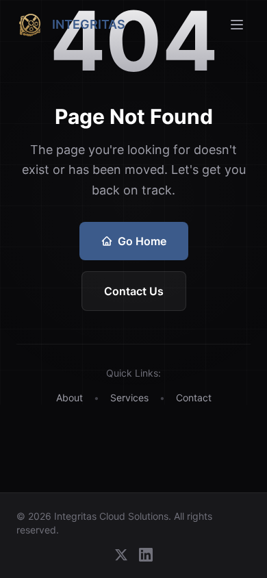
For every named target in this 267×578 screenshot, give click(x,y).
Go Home (142, 241)
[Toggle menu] (237, 24)
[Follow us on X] (121, 555)
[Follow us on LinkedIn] (146, 555)
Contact (194, 397)
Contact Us (134, 291)
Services (129, 397)
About (69, 397)
